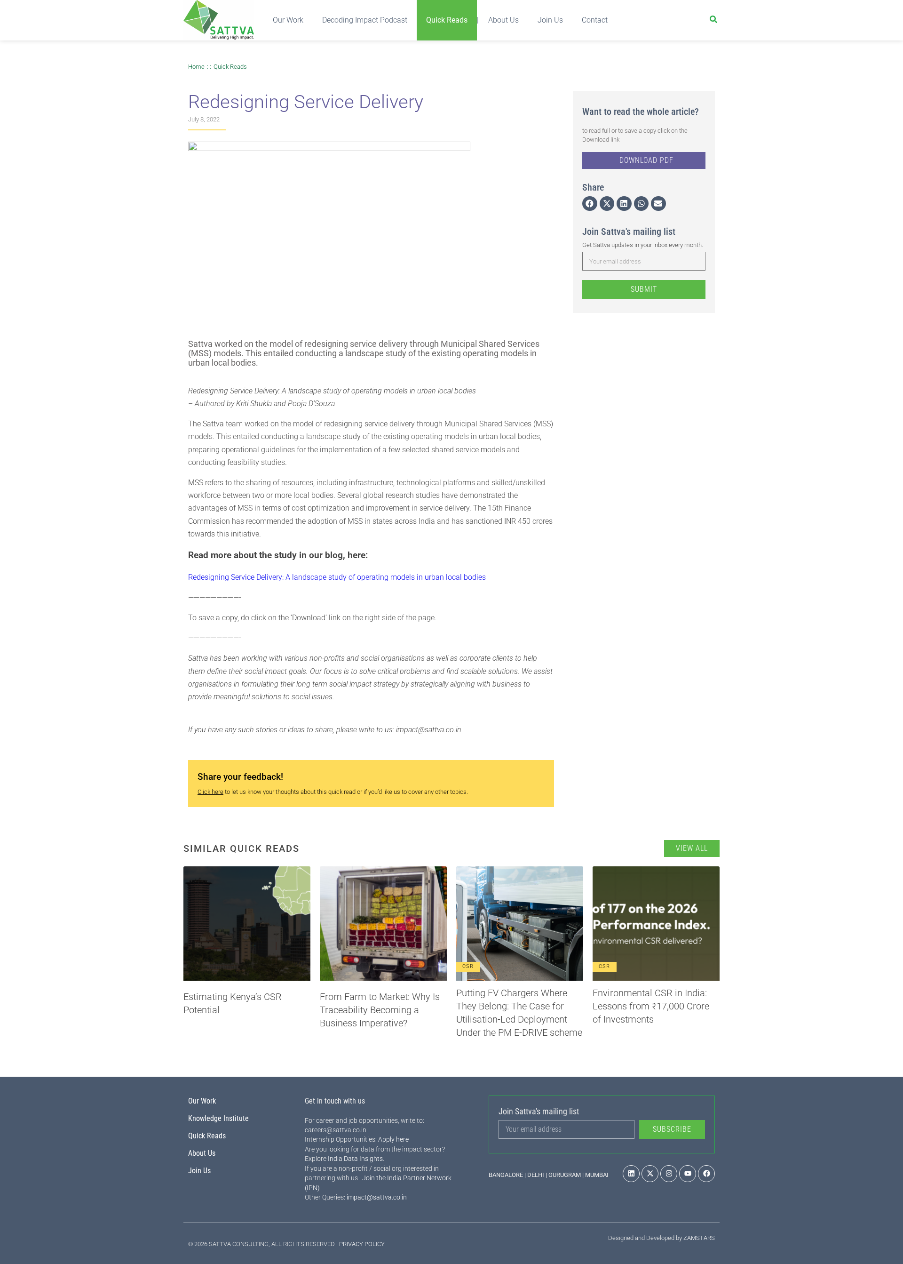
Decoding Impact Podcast (364, 20)
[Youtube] (687, 1173)
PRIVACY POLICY (362, 1244)
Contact (595, 20)
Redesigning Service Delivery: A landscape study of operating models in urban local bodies (337, 577)
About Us (503, 20)
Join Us (550, 20)
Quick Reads (446, 20)
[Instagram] (668, 1173)
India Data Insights (355, 1158)
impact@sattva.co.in (377, 1197)
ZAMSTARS (699, 1237)
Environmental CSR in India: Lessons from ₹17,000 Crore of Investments (651, 1006)
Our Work (288, 20)
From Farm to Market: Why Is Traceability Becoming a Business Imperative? (380, 1010)
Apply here (393, 1139)
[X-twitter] (650, 1173)
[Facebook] (706, 1173)
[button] (589, 203)
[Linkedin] (631, 1173)
